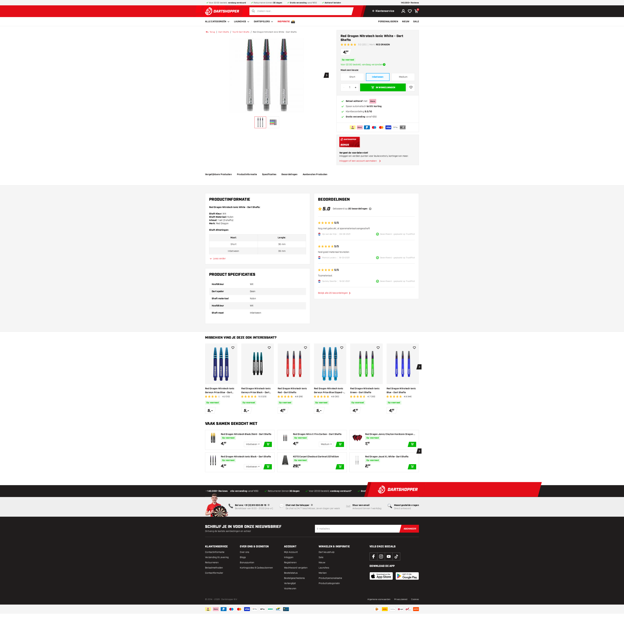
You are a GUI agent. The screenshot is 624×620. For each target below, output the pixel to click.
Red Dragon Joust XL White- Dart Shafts (387, 456)
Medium (403, 77)
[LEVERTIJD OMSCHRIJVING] (384, 64)
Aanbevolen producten (315, 174)
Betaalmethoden (214, 567)
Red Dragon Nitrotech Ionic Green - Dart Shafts (364, 390)
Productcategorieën (329, 583)
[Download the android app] (407, 576)
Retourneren (212, 562)
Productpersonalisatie (330, 578)
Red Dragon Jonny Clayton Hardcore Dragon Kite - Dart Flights (390, 434)
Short (352, 77)
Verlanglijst (290, 583)
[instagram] (381, 556)
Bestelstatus (291, 573)
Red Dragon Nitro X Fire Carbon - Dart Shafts (317, 434)
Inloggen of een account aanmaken (358, 161)
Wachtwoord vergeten (295, 567)
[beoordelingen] (370, 209)
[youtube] (389, 556)
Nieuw (322, 562)
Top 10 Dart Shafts (240, 32)
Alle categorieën (215, 21)
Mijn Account (291, 552)
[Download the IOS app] (381, 576)
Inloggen (288, 557)
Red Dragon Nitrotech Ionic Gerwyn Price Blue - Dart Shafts (219, 390)
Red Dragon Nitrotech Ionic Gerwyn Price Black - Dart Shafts (256, 390)
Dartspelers (262, 21)
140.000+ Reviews (410, 2)
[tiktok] (396, 556)
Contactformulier (214, 573)
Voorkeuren (290, 588)
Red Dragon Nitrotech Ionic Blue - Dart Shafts (401, 390)
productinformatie (247, 174)
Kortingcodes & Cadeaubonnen (256, 567)
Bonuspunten (247, 562)
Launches (240, 21)
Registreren (290, 562)
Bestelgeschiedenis (294, 578)
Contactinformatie (214, 552)
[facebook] (373, 556)
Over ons (244, 552)
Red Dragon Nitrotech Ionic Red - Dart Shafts (292, 390)
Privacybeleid (400, 599)
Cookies (415, 599)
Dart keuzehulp (327, 552)
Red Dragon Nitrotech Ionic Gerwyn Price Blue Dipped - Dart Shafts (329, 390)
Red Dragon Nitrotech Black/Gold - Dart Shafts (246, 434)
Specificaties (269, 174)
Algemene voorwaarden (378, 599)
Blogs (243, 557)
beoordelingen (289, 174)
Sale (321, 557)
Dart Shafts (223, 32)
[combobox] (302, 11)
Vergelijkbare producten (218, 174)
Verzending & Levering (217, 557)
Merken (323, 573)
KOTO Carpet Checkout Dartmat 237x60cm (316, 456)
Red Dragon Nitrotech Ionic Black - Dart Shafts (246, 456)
